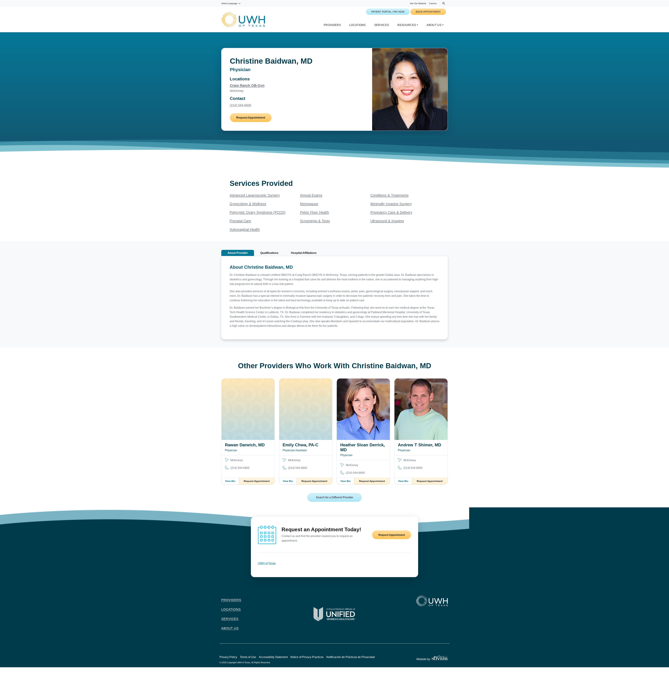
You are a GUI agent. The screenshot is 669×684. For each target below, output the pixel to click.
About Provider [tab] (238, 252)
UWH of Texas (267, 563)
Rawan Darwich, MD (245, 445)
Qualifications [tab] (269, 252)
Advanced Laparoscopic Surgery (255, 195)
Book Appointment (428, 11)
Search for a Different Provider (334, 497)
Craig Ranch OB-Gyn (247, 85)
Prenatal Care (240, 221)
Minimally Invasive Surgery (391, 204)
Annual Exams (311, 195)
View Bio (230, 481)
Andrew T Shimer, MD (419, 445)
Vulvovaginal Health (245, 229)
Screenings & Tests (315, 221)
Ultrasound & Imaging (387, 221)
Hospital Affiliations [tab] (304, 252)
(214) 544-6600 (240, 105)
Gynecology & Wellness (248, 204)
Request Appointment (250, 117)
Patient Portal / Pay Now (387, 11)
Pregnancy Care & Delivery (391, 212)
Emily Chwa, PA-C (300, 445)
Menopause (309, 204)
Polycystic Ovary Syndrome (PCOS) (258, 212)
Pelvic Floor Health (314, 212)
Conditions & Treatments (389, 195)
